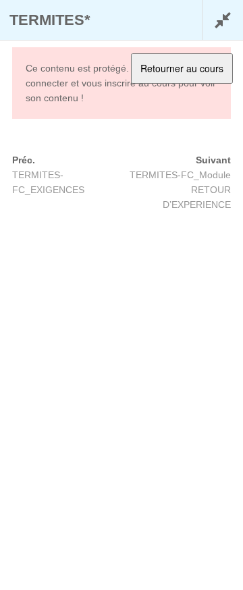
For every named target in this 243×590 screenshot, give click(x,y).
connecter (47, 83)
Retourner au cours (181, 68)
